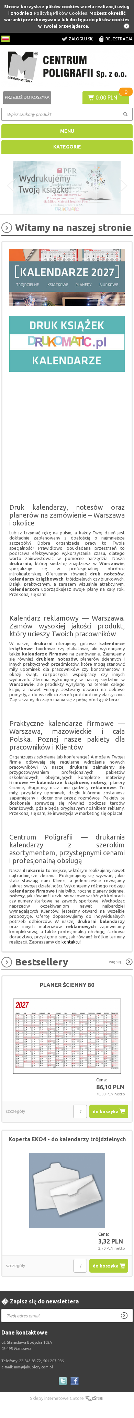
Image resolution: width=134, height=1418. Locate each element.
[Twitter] (63, 1381)
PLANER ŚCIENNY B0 (67, 985)
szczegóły (15, 1111)
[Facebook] (74, 1381)
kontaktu (71, 941)
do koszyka (106, 1111)
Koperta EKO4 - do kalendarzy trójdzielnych (67, 1139)
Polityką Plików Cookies (60, 13)
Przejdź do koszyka (27, 97)
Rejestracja (119, 39)
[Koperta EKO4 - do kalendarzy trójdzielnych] (67, 1191)
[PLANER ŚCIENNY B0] (67, 1037)
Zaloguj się (81, 39)
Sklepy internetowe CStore (57, 1398)
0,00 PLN (106, 97)
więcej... (116, 962)
